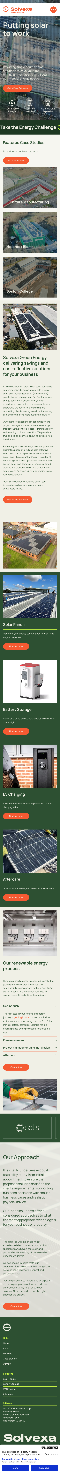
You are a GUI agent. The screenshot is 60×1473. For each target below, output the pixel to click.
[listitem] (27, 1128)
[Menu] (53, 9)
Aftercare (8, 1394)
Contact (7, 1363)
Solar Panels (9, 1378)
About (6, 1348)
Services (7, 1353)
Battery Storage (11, 1383)
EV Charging (9, 1389)
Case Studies (10, 1358)
